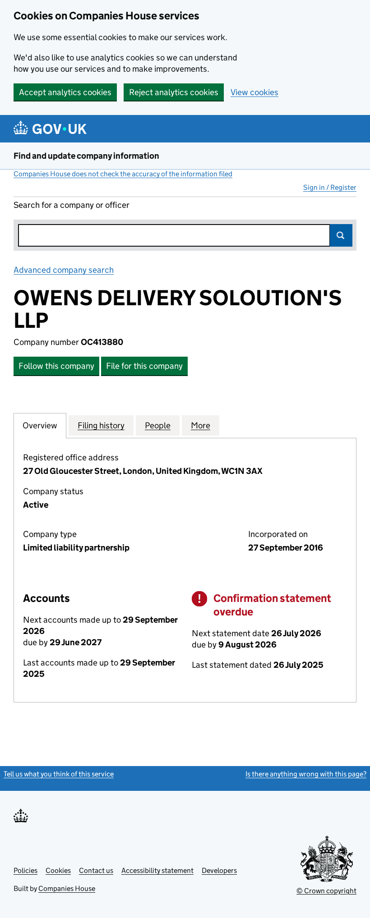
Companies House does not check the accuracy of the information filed (123, 174)
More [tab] (200, 425)
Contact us (96, 870)
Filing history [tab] (101, 425)
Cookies (58, 870)
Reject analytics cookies (173, 92)
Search (341, 235)
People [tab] (158, 425)
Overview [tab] (40, 425)
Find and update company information (86, 156)
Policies (25, 870)
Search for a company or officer (72, 205)
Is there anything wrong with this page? (305, 774)
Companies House (66, 888)
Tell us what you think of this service (59, 774)
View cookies (254, 92)
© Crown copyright (326, 890)
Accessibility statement (157, 870)
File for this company (144, 366)
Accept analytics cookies (65, 92)
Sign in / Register (329, 187)
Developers (219, 870)
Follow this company (56, 366)
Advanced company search (64, 270)
